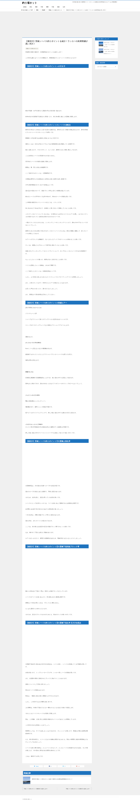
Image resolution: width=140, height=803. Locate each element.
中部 (42, 7)
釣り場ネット (29, 2)
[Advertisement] (70, 23)
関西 (47, 7)
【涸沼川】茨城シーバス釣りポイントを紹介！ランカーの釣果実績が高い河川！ (109, 44)
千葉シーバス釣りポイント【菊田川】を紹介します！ (36, 788)
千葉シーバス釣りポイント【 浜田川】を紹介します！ (78, 788)
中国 (53, 7)
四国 (58, 7)
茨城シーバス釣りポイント (32, 48)
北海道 (24, 7)
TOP (28, 10)
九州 (64, 7)
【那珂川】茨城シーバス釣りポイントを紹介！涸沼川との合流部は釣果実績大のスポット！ (52, 779)
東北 (31, 7)
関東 (36, 7)
